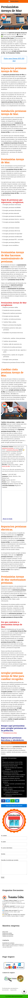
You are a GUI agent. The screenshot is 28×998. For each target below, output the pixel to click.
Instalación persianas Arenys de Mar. (13, 764)
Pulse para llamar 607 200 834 (14, 806)
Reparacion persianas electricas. (11, 778)
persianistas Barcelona (12, 450)
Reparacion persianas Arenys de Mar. (13, 762)
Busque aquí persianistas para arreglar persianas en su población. (15, 791)
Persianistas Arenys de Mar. (10, 766)
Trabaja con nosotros (7, 936)
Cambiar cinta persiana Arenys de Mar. (13, 776)
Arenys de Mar (6, 466)
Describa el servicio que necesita (9, 860)
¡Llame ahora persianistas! (14, 996)
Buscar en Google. (7, 519)
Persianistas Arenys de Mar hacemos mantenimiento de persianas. (13, 772)
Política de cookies (7, 933)
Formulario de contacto (8, 943)
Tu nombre (4, 836)
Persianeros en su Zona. (10, 733)
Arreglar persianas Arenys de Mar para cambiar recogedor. (13, 788)
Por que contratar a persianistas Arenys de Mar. (15, 784)
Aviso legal (5, 931)
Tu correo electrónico (6, 848)
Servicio (3, 854)
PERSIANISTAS (6, 743)
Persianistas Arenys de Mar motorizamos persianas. (14, 781)
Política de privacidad (7, 934)
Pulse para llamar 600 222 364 (14, 59)
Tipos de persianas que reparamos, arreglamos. (14, 768)
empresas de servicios (7, 448)
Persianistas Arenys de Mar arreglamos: (15, 775)
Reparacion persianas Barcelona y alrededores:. (14, 795)
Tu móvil (3, 842)
